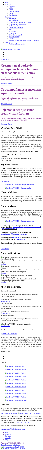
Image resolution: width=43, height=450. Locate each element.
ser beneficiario (18, 227)
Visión (11, 10)
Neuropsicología (14, 20)
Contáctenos (13, 15)
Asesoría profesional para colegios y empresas (24, 40)
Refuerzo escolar (14, 37)
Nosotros (11, 6)
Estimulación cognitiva (16, 35)
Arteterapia (12, 31)
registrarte (15, 237)
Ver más (3, 264)
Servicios (8, 17)
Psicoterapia (12, 19)
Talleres (11, 38)
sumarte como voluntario (32, 227)
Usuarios (7, 42)
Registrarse (12, 44)
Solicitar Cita (5, 59)
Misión (11, 8)
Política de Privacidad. (23, 422)
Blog (6, 439)
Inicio (6, 2)
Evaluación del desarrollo (17, 24)
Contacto (7, 438)
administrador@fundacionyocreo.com (13, 234)
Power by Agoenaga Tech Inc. (10, 445)
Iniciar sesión (20, 44)
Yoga (10, 29)
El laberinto (12, 33)
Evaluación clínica (14, 26)
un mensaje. (21, 239)
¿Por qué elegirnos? (15, 11)
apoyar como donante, (9, 228)
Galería (11, 13)
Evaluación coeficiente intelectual (20, 22)
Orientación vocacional (16, 28)
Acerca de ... (9, 4)
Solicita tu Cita (5, 301)
